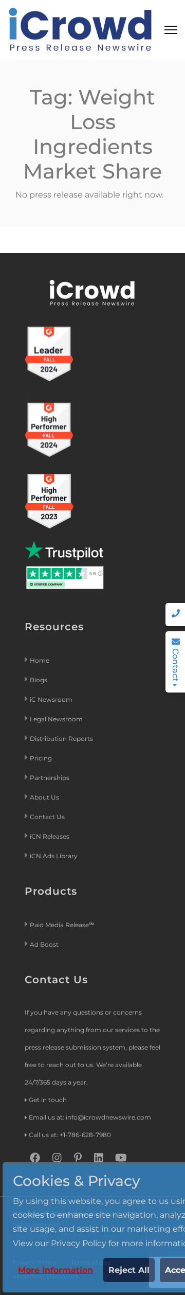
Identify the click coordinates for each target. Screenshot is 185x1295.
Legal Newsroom (57, 719)
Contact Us (47, 817)
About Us (44, 797)
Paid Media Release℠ (62, 925)
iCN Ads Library (54, 856)
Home (39, 660)
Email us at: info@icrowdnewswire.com (90, 1117)
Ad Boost (44, 944)
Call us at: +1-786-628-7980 (70, 1135)
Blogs (38, 680)
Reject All (129, 1270)
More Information (55, 1270)
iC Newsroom (52, 699)
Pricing (41, 758)
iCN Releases (49, 836)
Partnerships (49, 778)
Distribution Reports (62, 738)
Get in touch (48, 1100)
